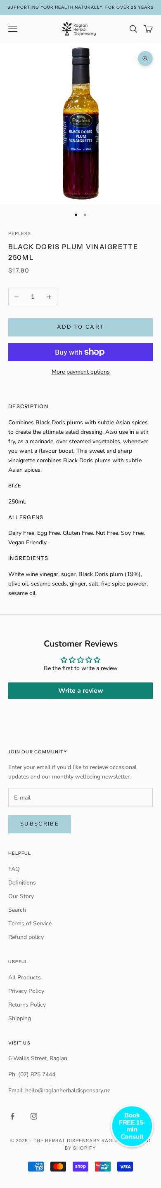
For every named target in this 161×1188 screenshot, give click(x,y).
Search (17, 910)
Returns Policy (27, 1005)
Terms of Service (30, 923)
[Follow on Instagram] (34, 1116)
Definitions (22, 883)
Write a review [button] (80, 690)
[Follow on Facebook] (12, 1116)
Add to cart (80, 327)
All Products (24, 977)
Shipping (19, 1018)
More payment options (81, 372)
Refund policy (26, 937)
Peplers (19, 233)
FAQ (14, 869)
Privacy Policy (26, 991)
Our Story (21, 896)
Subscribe (39, 824)
